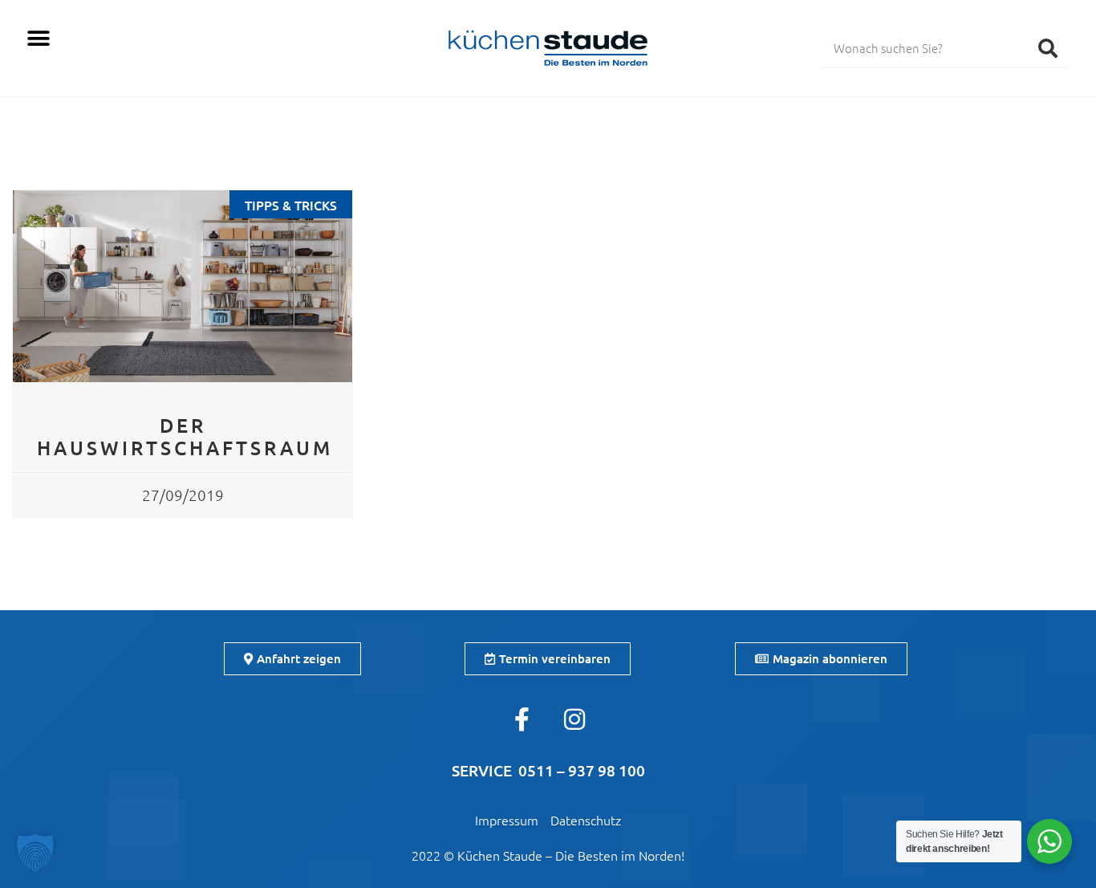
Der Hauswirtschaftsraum (185, 437)
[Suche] (1048, 47)
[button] (38, 38)
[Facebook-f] (522, 719)
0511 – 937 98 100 (581, 770)
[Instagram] (574, 719)
